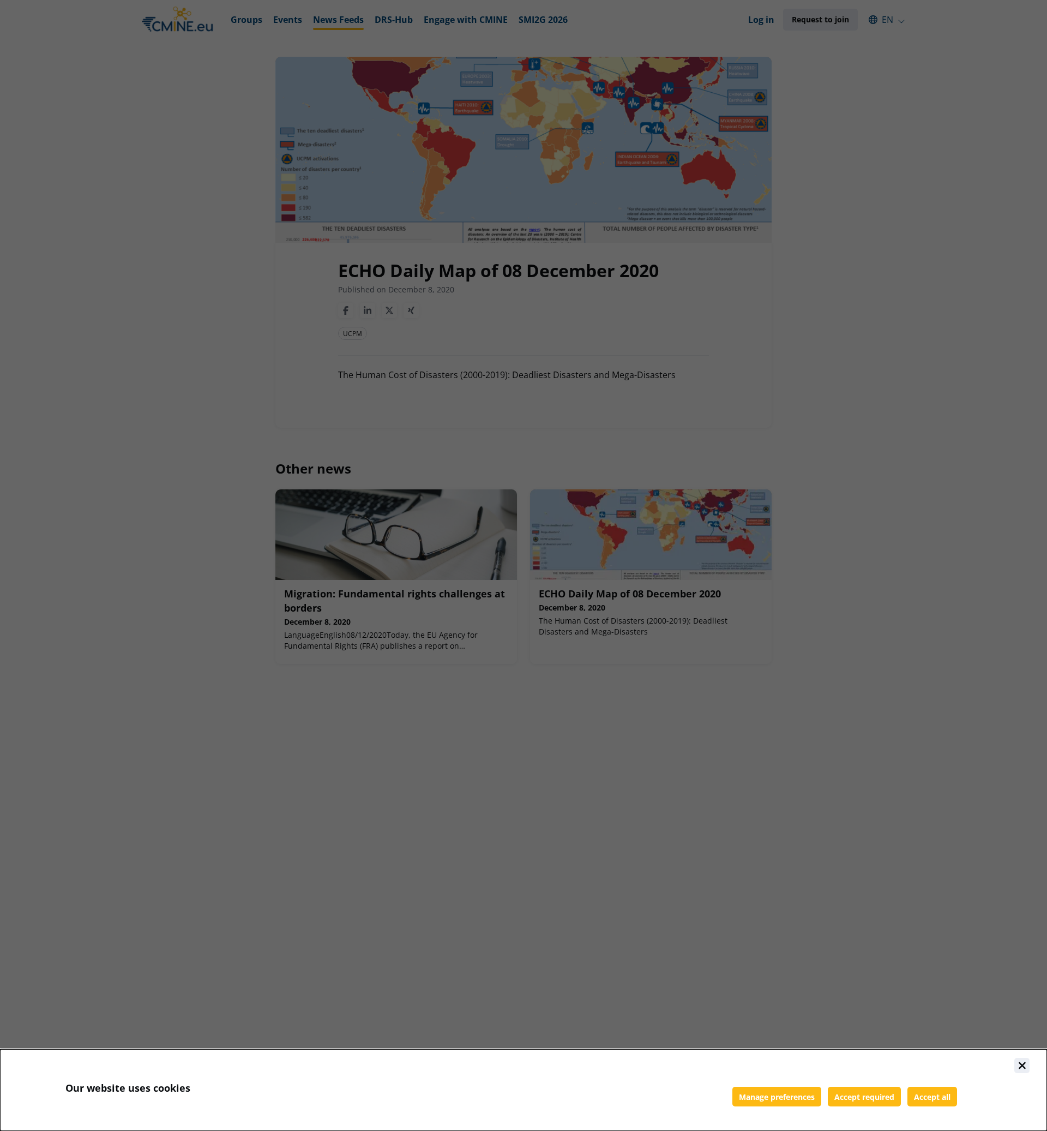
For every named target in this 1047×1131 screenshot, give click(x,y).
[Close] (1022, 1065)
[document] (523, 1090)
